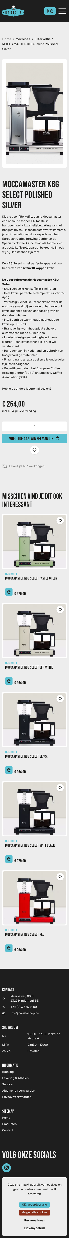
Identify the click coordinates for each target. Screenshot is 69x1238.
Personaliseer (34, 1220)
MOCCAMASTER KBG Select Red (24, 934)
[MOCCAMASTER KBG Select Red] (34, 898)
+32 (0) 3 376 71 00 (24, 1007)
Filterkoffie (43, 39)
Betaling (8, 1072)
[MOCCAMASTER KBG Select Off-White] (34, 630)
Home (6, 39)
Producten (9, 1124)
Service (7, 1084)
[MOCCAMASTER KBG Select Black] (34, 719)
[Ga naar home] (19, 11)
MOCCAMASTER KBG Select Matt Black (30, 845)
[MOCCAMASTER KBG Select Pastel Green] (34, 541)
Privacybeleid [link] (34, 1228)
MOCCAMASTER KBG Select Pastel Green (31, 578)
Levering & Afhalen (15, 1078)
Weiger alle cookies (34, 1212)
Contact (7, 1130)
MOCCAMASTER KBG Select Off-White (29, 667)
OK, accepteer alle (34, 1204)
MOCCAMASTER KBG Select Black (26, 756)
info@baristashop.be (25, 1013)
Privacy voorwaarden (16, 1097)
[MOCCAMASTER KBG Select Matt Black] (34, 808)
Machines (23, 39)
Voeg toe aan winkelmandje (31, 438)
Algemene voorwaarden (18, 1091)
